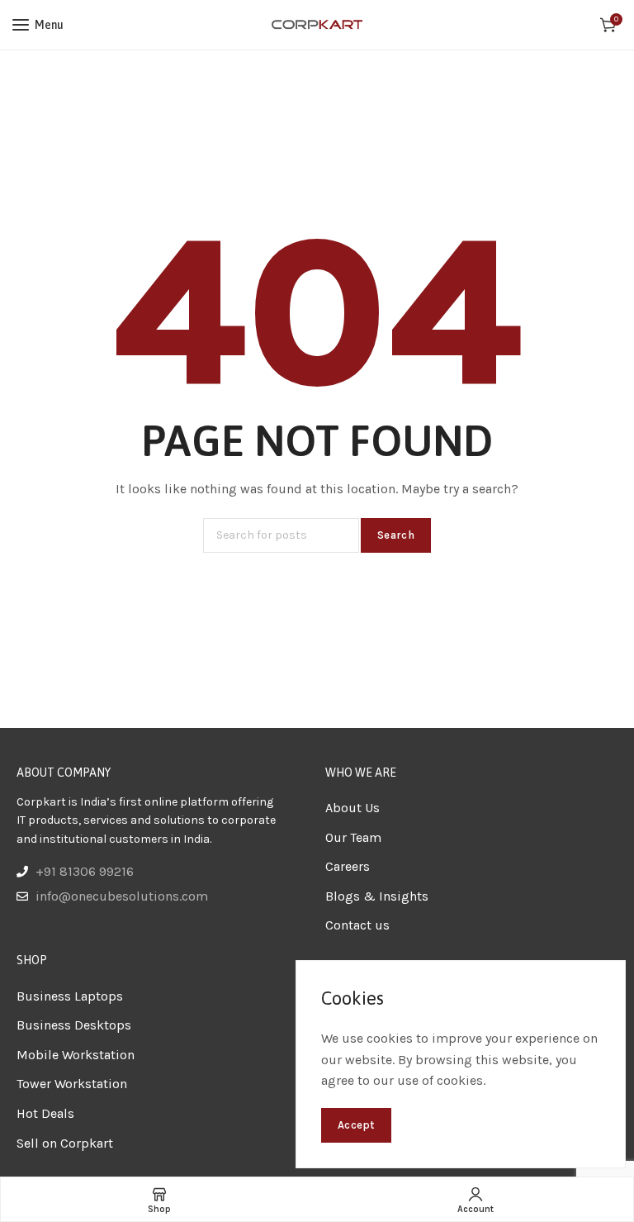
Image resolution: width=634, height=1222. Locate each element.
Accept (356, 1125)
